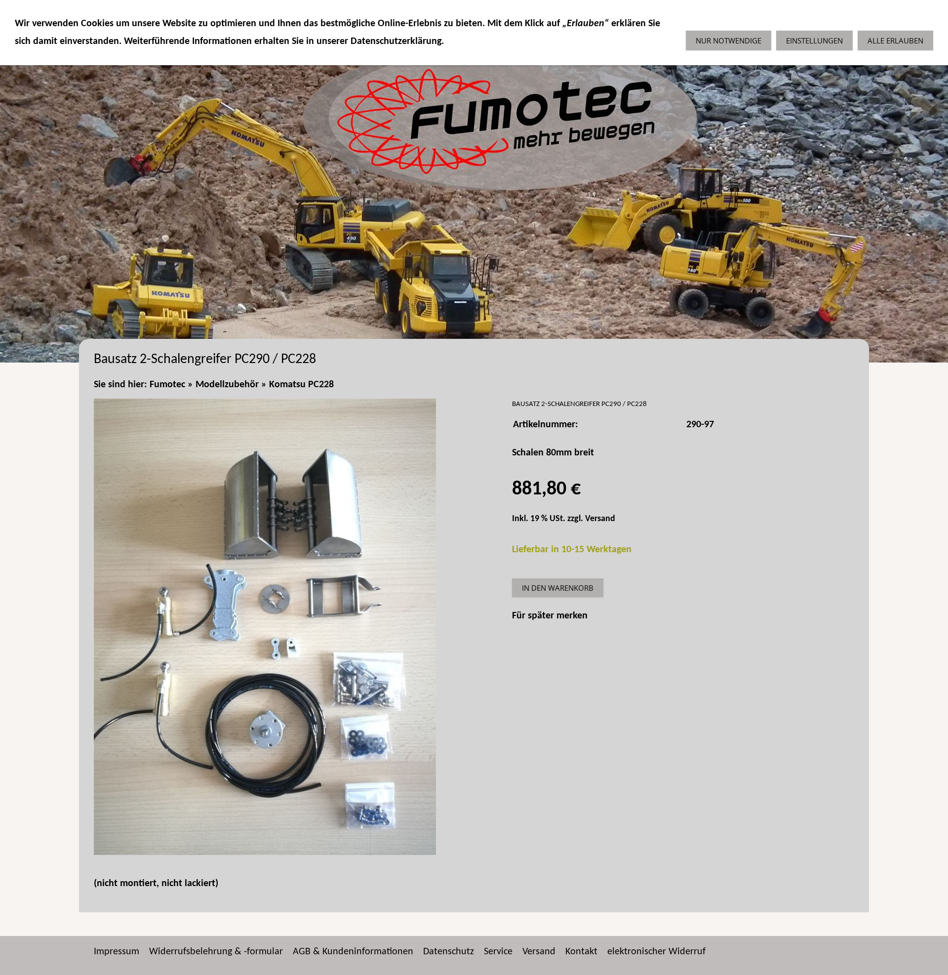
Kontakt (581, 952)
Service (498, 952)
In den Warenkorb (557, 588)
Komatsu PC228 (301, 385)
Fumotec (167, 385)
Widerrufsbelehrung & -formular (216, 952)
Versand (600, 519)
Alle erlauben (895, 40)
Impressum (116, 952)
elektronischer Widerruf (656, 952)
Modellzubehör (227, 385)
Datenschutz (448, 952)
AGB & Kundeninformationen (353, 952)
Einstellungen (814, 40)
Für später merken (550, 616)
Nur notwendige (728, 40)
